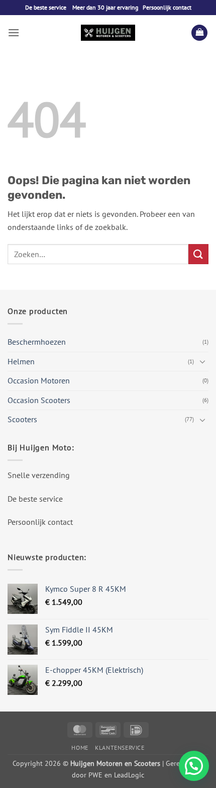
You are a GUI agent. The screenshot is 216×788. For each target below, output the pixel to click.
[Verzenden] (198, 254)
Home (79, 747)
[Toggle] (202, 361)
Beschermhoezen (37, 342)
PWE (95, 774)
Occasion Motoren (39, 380)
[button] (14, 32)
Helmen (21, 361)
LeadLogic (129, 774)
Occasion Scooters (39, 400)
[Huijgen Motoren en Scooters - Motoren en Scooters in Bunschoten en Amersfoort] (108, 33)
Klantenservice (120, 747)
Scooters (22, 419)
